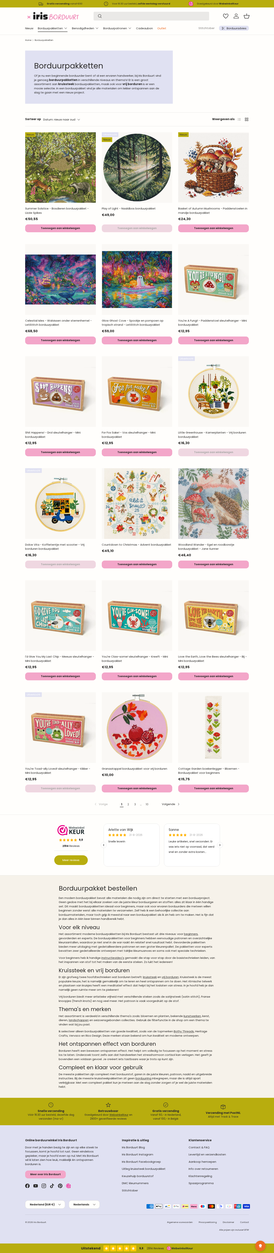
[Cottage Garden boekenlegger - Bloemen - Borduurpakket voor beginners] (213, 727)
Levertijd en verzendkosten (207, 1154)
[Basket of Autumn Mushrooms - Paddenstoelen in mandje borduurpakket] (213, 167)
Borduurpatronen (115, 28)
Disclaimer (228, 1222)
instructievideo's (112, 958)
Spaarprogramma (201, 1183)
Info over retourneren (203, 1169)
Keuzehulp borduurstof (138, 1176)
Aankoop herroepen (202, 1162)
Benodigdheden (83, 28)
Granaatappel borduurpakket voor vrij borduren (134, 769)
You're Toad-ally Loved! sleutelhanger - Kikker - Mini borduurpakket (57, 771)
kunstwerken (192, 1016)
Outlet (161, 28)
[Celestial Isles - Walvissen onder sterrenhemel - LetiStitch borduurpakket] (60, 279)
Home (28, 40)
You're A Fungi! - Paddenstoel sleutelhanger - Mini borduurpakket (212, 323)
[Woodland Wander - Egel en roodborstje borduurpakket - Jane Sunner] (213, 503)
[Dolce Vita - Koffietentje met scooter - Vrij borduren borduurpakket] (60, 503)
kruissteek (150, 977)
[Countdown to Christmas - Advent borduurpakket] (137, 503)
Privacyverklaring (208, 1222)
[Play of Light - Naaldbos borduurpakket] (137, 167)
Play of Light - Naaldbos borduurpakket (129, 208)
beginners (191, 934)
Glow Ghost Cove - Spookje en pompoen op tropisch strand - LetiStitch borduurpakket (132, 323)
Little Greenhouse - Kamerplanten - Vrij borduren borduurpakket (212, 435)
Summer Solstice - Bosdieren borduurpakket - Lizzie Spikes (57, 211)
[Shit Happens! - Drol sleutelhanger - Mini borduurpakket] (60, 391)
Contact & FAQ (199, 1147)
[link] (101, 804)
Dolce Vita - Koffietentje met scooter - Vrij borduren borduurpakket (54, 547)
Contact (244, 1222)
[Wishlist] (226, 16)
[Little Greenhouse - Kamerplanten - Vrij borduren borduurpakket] (213, 391)
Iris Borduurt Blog (133, 1147)
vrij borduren (170, 977)
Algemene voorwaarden (180, 1222)
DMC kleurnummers (135, 1183)
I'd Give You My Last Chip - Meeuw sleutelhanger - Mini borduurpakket (59, 659)
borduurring (143, 1078)
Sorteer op (33, 119)
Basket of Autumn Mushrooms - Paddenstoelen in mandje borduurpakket (212, 211)
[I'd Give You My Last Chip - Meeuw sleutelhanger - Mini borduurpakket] (60, 615)
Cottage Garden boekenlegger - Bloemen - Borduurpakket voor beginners (208, 771)
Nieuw (29, 28)
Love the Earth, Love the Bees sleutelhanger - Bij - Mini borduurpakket (212, 659)
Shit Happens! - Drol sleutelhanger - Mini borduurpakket (53, 435)
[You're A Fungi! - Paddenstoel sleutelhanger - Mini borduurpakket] (213, 279)
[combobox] (151, 16)
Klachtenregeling (200, 1176)
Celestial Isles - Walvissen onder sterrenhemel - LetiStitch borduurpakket (58, 323)
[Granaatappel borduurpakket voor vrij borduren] (137, 727)
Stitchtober (207, 28)
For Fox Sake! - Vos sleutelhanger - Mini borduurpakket (128, 435)
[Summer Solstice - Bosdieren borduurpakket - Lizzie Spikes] (60, 167)
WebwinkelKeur (118, 1115)
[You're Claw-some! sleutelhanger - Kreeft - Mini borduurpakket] (137, 615)
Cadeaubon (144, 28)
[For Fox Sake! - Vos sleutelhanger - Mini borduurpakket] (137, 391)
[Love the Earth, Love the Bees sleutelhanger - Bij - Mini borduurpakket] (213, 615)
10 (147, 804)
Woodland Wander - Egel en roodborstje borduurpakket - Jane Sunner (206, 547)
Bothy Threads (184, 1031)
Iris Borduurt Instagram (137, 1154)
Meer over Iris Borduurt (45, 1174)
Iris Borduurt (40, 1222)
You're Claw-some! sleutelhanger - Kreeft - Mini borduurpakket (135, 659)
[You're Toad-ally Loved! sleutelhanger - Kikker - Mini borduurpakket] (60, 727)
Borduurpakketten (50, 28)
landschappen (79, 1020)
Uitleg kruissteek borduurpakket (144, 1169)
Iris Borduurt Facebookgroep (141, 1162)
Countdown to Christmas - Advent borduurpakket (136, 545)
